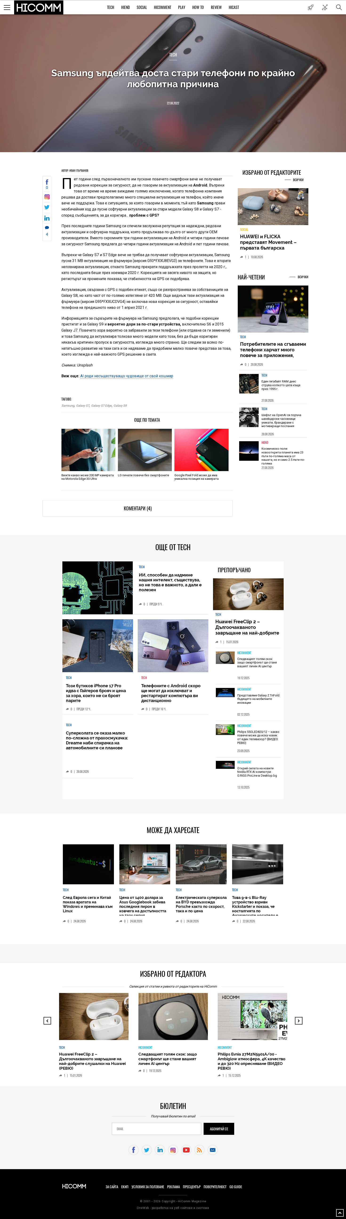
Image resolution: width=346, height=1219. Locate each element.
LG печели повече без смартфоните (143, 475)
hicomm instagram (173, 1150)
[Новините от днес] (311, 7)
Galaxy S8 (120, 405)
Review (216, 7)
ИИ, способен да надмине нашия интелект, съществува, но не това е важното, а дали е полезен (170, 582)
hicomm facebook (134, 1150)
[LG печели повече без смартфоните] (145, 450)
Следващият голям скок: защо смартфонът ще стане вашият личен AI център (257, 662)
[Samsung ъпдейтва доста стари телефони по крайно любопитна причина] (47, 198)
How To (198, 7)
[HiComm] (39, 7)
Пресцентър (192, 1186)
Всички (298, 180)
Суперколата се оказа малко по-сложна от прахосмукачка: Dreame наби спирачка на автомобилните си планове (97, 740)
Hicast (234, 7)
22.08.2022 (173, 103)
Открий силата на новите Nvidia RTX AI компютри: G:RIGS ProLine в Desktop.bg (257, 771)
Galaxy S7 (82, 405)
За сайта (112, 1186)
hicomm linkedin (160, 1150)
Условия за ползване (148, 1186)
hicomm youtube (186, 1150)
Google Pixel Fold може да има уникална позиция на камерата (196, 476)
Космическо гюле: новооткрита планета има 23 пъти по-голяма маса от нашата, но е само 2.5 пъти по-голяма (283, 456)
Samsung (67, 405)
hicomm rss (199, 1150)
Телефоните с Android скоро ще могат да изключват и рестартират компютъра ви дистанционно (171, 693)
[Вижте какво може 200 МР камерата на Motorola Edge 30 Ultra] (88, 450)
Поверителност (215, 1186)
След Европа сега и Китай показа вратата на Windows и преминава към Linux (88, 904)
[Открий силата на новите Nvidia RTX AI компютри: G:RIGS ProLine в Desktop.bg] (225, 765)
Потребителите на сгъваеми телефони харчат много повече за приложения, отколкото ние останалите (273, 352)
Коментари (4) (138, 508)
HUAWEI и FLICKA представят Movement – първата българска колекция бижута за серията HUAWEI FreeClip (269, 248)
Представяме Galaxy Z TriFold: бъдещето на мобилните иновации (258, 699)
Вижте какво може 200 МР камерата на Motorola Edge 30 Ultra (87, 476)
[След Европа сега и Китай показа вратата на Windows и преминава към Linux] (88, 864)
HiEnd (125, 7)
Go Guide (235, 1186)
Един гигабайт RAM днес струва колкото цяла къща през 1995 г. (281, 385)
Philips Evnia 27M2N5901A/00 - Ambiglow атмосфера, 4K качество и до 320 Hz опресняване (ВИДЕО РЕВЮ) (251, 1061)
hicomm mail (213, 1150)
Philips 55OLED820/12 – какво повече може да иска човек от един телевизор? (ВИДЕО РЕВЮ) (258, 737)
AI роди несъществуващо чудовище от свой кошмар (126, 376)
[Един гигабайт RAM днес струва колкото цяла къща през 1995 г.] (249, 383)
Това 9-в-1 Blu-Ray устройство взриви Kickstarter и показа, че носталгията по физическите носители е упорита (255, 908)
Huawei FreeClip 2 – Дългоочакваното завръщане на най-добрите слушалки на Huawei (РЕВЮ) (248, 630)
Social (142, 7)
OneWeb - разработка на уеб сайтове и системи (173, 1208)
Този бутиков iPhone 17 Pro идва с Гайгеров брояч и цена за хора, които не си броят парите (96, 693)
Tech (110, 7)
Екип (125, 1186)
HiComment (162, 7)
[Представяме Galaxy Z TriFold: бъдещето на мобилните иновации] (225, 693)
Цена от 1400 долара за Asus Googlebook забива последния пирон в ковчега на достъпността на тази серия (142, 906)
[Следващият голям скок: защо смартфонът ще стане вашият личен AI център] (225, 658)
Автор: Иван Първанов (74, 170)
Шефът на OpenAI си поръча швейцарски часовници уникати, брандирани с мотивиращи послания (281, 420)
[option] (273, 387)
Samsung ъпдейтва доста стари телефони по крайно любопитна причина (173, 78)
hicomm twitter (147, 1150)
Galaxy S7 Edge (101, 405)
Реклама (173, 1186)
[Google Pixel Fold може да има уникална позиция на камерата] (201, 450)
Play (181, 7)
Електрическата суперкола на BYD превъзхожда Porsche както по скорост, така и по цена (201, 904)
